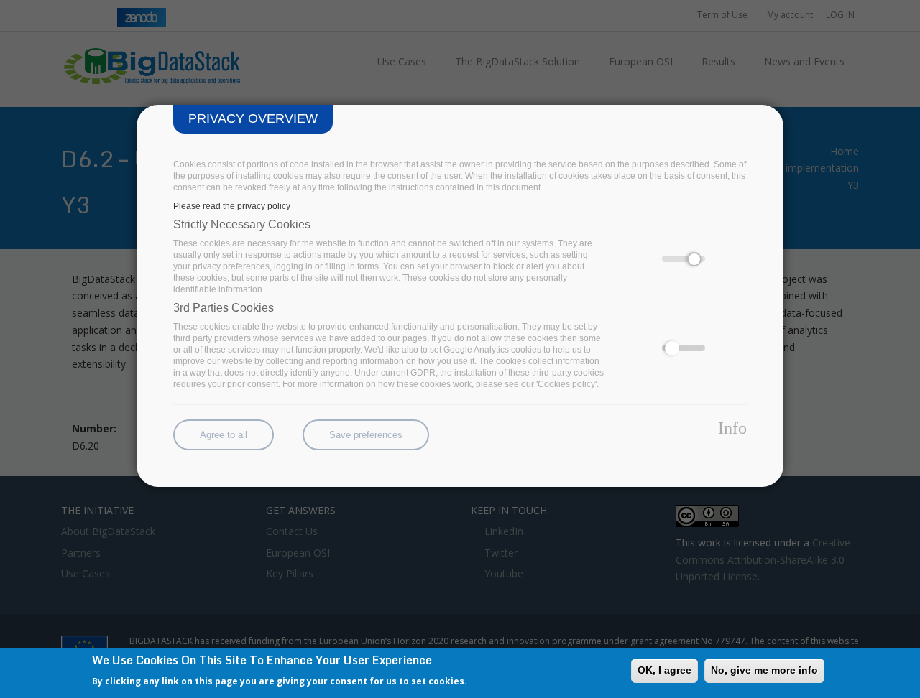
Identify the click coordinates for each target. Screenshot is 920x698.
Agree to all (223, 434)
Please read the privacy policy (231, 206)
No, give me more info (764, 670)
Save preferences (365, 434)
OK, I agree (664, 670)
